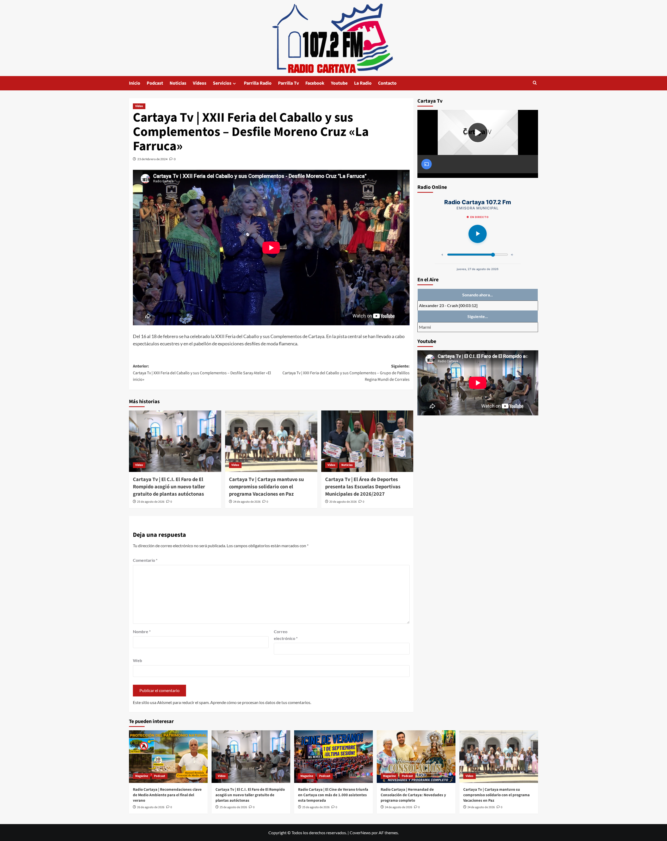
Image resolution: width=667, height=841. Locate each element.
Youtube (339, 83)
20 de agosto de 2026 (343, 502)
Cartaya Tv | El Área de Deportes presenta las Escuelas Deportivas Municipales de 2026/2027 (362, 487)
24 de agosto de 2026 (247, 502)
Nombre (142, 631)
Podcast (155, 83)
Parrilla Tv (288, 83)
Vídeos (199, 83)
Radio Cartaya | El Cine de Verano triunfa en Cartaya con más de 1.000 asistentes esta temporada (333, 795)
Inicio (134, 83)
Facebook (314, 83)
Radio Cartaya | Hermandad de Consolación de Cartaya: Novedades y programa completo (413, 795)
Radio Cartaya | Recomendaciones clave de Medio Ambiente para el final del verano (167, 795)
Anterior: (202, 372)
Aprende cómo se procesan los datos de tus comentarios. (260, 702)
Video (139, 106)
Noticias (178, 83)
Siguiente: (346, 372)
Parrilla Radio (257, 83)
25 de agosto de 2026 (150, 502)
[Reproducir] (477, 234)
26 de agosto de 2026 (150, 807)
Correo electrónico (286, 635)
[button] (535, 83)
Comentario (145, 560)
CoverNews (360, 832)
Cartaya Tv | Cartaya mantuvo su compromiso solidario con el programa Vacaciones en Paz (266, 487)
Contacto (387, 83)
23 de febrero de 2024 (152, 159)
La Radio (363, 83)
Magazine (141, 776)
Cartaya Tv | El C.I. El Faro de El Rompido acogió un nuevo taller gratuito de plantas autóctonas (169, 487)
